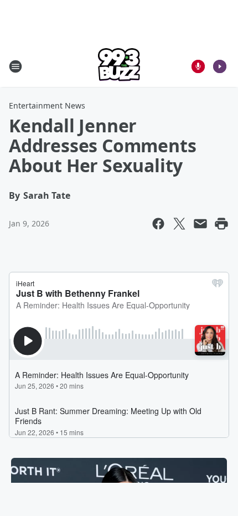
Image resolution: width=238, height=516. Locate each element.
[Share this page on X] (179, 223)
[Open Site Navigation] (15, 66)
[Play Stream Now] (219, 66)
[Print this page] (221, 223)
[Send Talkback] (198, 66)
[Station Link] (119, 66)
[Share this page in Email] (200, 223)
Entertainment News (47, 105)
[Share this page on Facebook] (158, 223)
